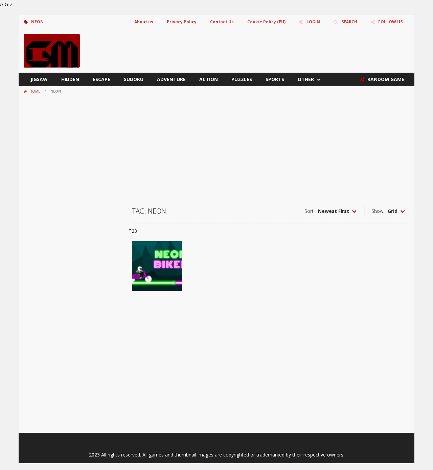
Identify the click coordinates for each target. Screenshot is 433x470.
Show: (377, 211)
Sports (275, 79)
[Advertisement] (216, 147)
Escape (101, 79)
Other (306, 79)
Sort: (309, 211)
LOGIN (313, 22)
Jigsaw (39, 79)
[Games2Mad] (52, 50)
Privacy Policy (182, 22)
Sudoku (133, 79)
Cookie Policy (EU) (266, 22)
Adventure (171, 79)
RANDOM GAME (385, 79)
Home (34, 91)
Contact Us (222, 22)
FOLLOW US (390, 22)
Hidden (70, 79)
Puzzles (241, 79)
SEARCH (349, 22)
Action (208, 79)
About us (143, 22)
